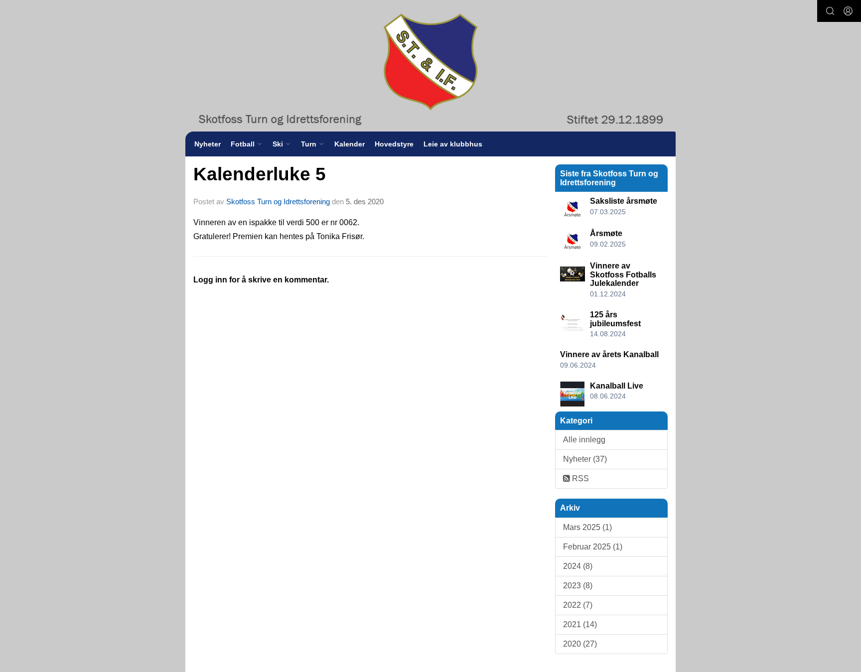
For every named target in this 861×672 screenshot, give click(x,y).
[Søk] (830, 11)
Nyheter (207, 144)
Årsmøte (606, 233)
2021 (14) (580, 624)
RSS (579, 478)
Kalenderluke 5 (259, 174)
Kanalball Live (616, 386)
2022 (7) (577, 605)
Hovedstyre (394, 144)
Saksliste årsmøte (623, 201)
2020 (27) (580, 644)
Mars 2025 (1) (587, 527)
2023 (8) (577, 585)
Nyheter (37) (585, 459)
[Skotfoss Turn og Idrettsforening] (430, 66)
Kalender (349, 144)
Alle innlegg (584, 439)
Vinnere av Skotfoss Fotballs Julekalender (623, 274)
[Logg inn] (848, 11)
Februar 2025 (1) (592, 546)
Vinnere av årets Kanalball (609, 354)
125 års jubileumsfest (615, 319)
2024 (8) (577, 566)
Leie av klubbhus (453, 144)
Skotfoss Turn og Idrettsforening (278, 201)
